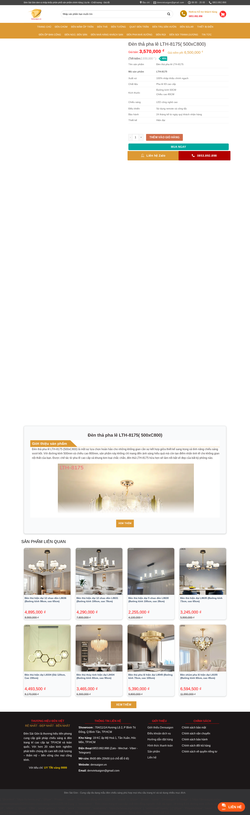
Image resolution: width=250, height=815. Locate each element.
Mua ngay (178, 146)
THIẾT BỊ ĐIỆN (205, 26)
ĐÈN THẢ (102, 26)
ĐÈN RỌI (161, 34)
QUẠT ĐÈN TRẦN (139, 26)
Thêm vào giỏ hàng (164, 137)
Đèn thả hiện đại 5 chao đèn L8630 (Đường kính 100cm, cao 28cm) (148, 600)
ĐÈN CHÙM (61, 26)
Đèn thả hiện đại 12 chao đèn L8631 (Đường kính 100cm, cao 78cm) (97, 600)
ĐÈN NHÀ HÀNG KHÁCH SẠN (107, 34)
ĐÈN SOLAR (187, 26)
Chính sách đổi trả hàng (196, 745)
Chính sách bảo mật (194, 727)
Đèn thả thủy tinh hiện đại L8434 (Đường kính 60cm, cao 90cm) (95, 676)
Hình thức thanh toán (160, 745)
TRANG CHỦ (44, 26)
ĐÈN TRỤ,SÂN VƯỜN (164, 26)
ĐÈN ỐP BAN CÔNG (50, 34)
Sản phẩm (153, 751)
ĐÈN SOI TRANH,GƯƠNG (183, 34)
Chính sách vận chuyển (196, 733)
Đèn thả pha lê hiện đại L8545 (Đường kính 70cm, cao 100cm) (150, 676)
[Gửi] (169, 14)
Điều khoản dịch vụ (159, 733)
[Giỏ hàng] (223, 14)
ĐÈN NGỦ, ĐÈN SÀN (76, 34)
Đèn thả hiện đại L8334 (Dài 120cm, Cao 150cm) (45, 676)
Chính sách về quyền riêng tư (199, 751)
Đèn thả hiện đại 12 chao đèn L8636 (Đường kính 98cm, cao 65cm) (45, 600)
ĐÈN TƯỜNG (118, 26)
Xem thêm (124, 523)
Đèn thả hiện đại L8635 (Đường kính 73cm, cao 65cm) (201, 600)
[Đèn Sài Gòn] (36, 14)
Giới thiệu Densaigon (160, 727)
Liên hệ (151, 757)
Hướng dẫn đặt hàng (160, 739)
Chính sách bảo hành (195, 739)
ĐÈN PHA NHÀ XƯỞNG (139, 34)
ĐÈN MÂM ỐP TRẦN (82, 26)
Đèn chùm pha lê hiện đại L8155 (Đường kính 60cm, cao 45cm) (199, 676)
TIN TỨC (207, 34)
